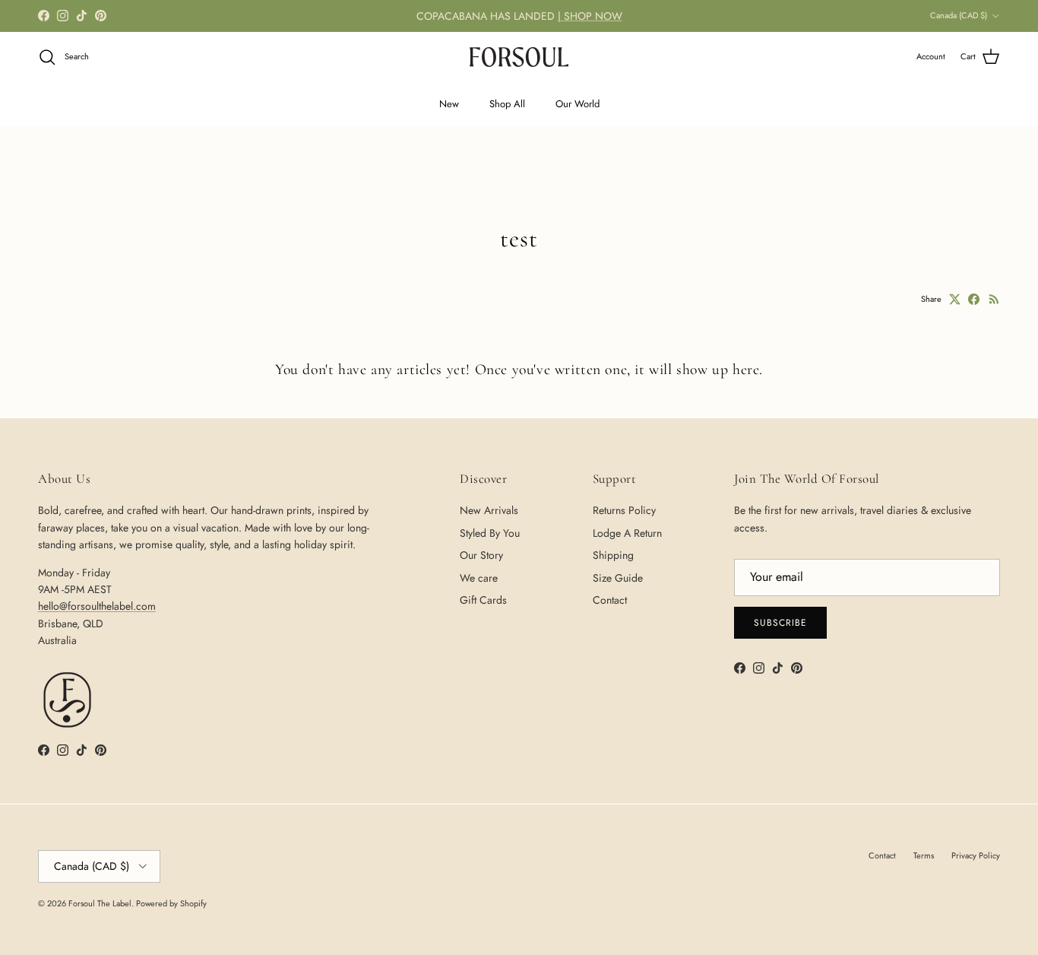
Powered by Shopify (171, 903)
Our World (577, 104)
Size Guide (618, 577)
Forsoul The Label (99, 903)
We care (479, 577)
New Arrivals (489, 510)
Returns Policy (624, 510)
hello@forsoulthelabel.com (97, 606)
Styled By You (490, 533)
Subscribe (780, 623)
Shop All (507, 104)
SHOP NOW (593, 16)
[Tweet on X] (954, 299)
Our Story (481, 555)
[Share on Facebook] (973, 299)
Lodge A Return (627, 533)
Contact (610, 600)
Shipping (613, 555)
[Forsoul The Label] (519, 57)
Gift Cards (483, 600)
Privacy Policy (975, 855)
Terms (923, 855)
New (449, 104)
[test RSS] (994, 299)
